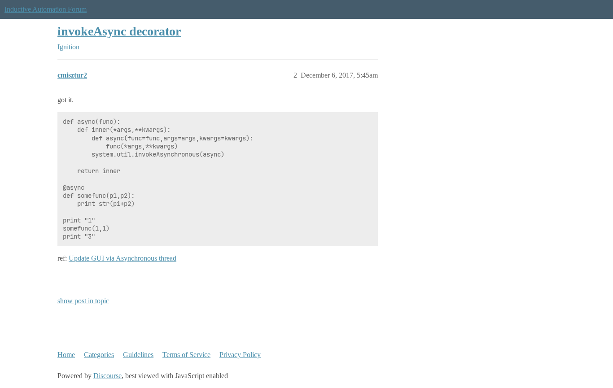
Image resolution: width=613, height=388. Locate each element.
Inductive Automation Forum (45, 9)
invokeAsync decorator (119, 31)
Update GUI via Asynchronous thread (122, 258)
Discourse (107, 375)
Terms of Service (186, 354)
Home (66, 354)
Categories (99, 354)
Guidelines (138, 354)
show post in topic (83, 301)
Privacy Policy (240, 354)
